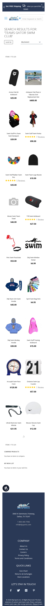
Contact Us (23, 549)
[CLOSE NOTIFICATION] (41, 4)
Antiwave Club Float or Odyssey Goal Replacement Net (33, 94)
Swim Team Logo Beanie (33, 175)
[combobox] (32, 19)
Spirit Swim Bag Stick (33, 299)
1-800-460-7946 (23, 522)
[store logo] (13, 18)
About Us (23, 546)
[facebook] (10, 590)
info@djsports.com (23, 524)
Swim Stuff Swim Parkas (33, 133)
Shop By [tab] (9, 42)
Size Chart (23, 571)
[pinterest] (33, 590)
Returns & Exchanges (23, 574)
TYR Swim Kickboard (33, 216)
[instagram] (26, 590)
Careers (23, 552)
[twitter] (18, 590)
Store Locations (23, 577)
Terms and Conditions (23, 558)
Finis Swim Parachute (14, 257)
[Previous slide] (5, 7)
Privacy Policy (23, 555)
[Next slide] (44, 7)
